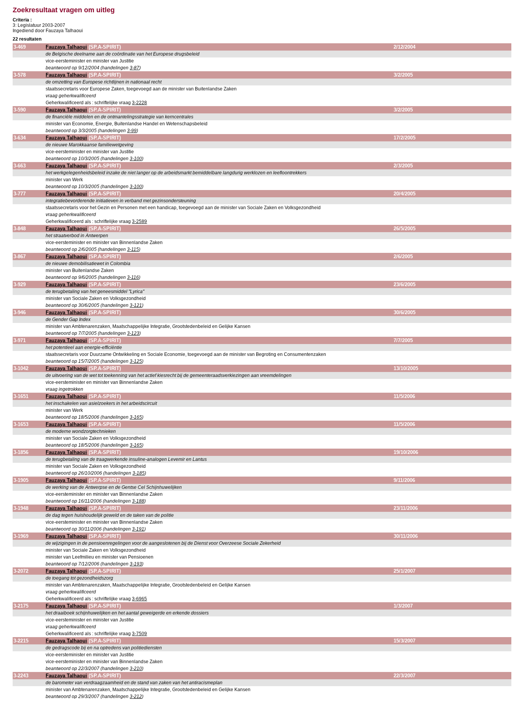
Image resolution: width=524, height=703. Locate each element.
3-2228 (139, 102)
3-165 (136, 417)
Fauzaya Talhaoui (66, 47)
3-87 (134, 67)
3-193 (136, 564)
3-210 (136, 668)
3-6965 (139, 598)
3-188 (138, 501)
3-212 (136, 696)
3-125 (136, 361)
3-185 (138, 473)
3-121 (136, 305)
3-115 (133, 249)
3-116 (133, 277)
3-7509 (139, 633)
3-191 (138, 529)
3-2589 (139, 221)
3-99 (132, 130)
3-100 (136, 158)
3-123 (133, 333)
